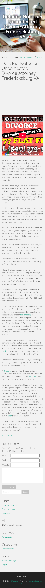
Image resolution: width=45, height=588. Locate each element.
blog (10, 415)
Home (39, 57)
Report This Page (8, 436)
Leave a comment (25, 57)
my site (5, 351)
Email (4, 460)
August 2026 (7, 537)
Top (19, 576)
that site (7, 371)
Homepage (6, 513)
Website (5, 465)
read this (33, 376)
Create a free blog (9, 505)
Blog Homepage (8, 509)
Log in (4, 564)
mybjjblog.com (14, 581)
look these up (25, 314)
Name (5, 455)
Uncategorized (8, 548)
